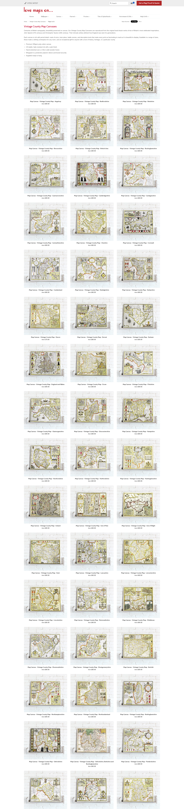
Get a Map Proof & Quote (149, 3)
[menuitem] (29, 16)
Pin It (140, 21)
